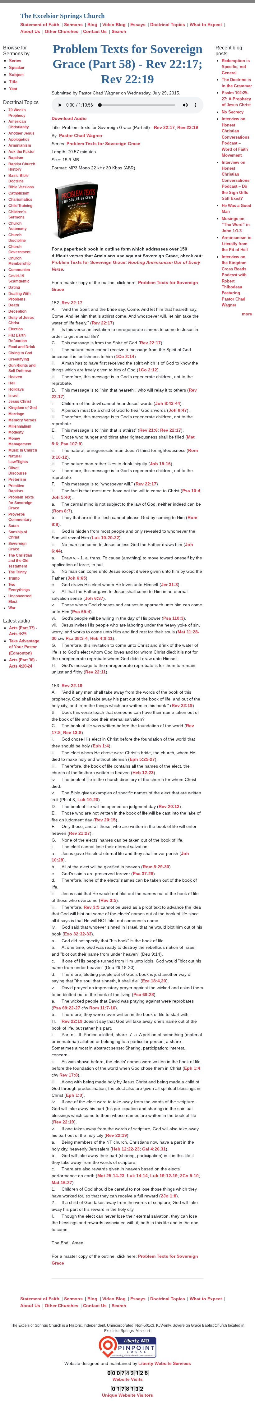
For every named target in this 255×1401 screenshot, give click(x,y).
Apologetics (19, 139)
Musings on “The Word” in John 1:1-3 (236, 224)
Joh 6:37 (94, 598)
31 (163, 1148)
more (247, 314)
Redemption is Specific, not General (236, 66)
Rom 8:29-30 (156, 866)
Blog (92, 24)
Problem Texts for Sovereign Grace (21, 502)
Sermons (73, 24)
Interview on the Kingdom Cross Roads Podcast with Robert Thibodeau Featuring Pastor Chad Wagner (234, 281)
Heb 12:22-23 (126, 1148)
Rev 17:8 (68, 1075)
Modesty (16, 432)
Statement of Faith (39, 24)
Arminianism (19, 145)
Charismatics (20, 199)
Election (15, 329)
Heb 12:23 (143, 772)
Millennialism (19, 426)
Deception (17, 311)
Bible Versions (21, 187)
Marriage (16, 414)
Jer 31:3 (169, 584)
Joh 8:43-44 (167, 403)
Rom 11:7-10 (102, 1007)
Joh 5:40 (61, 497)
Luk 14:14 (137, 1175)
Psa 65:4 (81, 611)
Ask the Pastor (21, 151)
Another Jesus (21, 133)
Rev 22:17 (164, 127)
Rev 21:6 (148, 430)
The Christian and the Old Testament (20, 560)
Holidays (16, 389)
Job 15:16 (160, 463)
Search (119, 31)
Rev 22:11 (95, 671)
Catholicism (19, 193)
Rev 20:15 (105, 819)
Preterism (17, 479)
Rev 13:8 (72, 732)
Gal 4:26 (151, 1148)
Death (13, 305)
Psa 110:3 (173, 618)
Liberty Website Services (164, 1363)
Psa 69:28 (143, 994)
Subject (16, 74)
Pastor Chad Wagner (80, 135)
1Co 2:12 (147, 369)
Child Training (20, 206)
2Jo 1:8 (168, 1195)
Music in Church (22, 450)
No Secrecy (232, 112)
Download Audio (69, 118)
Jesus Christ (19, 401)
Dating (14, 287)
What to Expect (206, 24)
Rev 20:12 (169, 806)
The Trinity (17, 572)
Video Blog (114, 24)
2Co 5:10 (189, 1175)
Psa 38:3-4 (77, 638)
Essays (138, 24)
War (12, 608)
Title (13, 82)
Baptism (15, 158)
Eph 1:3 (74, 1095)
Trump (14, 578)
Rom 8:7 (62, 510)
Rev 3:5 (108, 900)
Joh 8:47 (178, 410)
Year (13, 88)
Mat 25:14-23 (110, 1175)
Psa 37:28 (143, 873)
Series (15, 60)
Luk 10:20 (87, 799)
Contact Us (95, 31)
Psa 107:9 (71, 443)
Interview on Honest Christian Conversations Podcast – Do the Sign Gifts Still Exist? (235, 180)
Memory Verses (22, 420)
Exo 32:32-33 (77, 933)
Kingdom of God (22, 408)
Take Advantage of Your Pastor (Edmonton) (24, 647)
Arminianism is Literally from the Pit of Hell (236, 243)
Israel (13, 395)
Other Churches (61, 31)
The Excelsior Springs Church (62, 15)
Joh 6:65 (76, 578)
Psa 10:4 (191, 490)
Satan (13, 526)
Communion (19, 270)
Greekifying (18, 359)
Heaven (15, 377)
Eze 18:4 (151, 980)
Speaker (17, 67)
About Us (30, 31)
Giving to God (20, 353)
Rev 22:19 (187, 127)
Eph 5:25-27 (142, 759)
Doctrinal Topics (167, 24)
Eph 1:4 (101, 745)
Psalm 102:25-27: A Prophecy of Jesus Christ (236, 98)
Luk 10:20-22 (105, 537)
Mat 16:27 (62, 1182)
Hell (11, 383)
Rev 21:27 (79, 833)
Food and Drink (21, 347)
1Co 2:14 (125, 356)
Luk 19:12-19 (164, 1175)
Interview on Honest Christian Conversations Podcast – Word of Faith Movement (235, 137)
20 (163, 980)
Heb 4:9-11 (101, 638)
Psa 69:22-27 (66, 1007)
